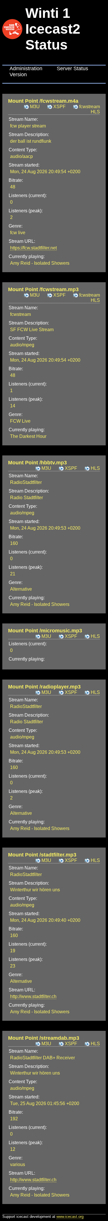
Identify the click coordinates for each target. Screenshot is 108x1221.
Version (18, 74)
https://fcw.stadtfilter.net (33, 247)
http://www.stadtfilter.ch (33, 996)
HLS (95, 468)
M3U (35, 106)
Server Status (72, 68)
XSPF (59, 106)
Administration (26, 68)
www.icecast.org (70, 1216)
